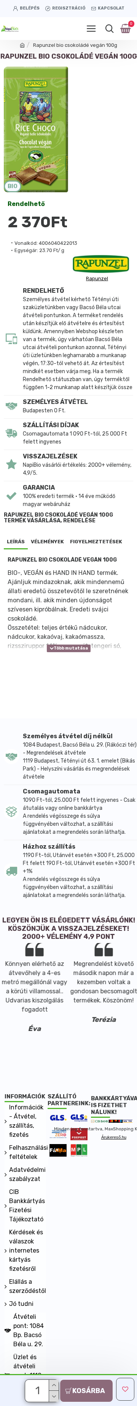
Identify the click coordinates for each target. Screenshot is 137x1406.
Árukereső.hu (113, 1137)
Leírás (16, 541)
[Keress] (109, 28)
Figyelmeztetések (96, 541)
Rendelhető (26, 204)
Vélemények (47, 541)
